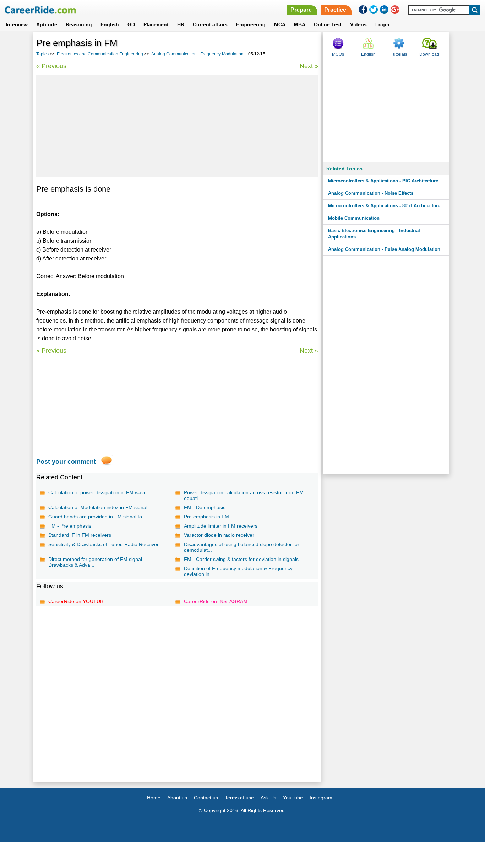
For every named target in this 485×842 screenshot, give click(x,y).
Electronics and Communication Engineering (100, 53)
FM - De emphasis (204, 507)
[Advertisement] (177, 126)
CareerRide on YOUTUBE (77, 601)
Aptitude (46, 24)
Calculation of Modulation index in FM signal (97, 507)
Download (429, 54)
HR (180, 24)
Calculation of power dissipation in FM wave (97, 492)
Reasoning (79, 24)
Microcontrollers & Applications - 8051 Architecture (384, 205)
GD (131, 24)
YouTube (293, 797)
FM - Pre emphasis (69, 526)
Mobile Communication (354, 218)
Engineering (251, 24)
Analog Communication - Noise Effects (370, 193)
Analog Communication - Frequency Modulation (197, 53)
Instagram (321, 797)
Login (382, 24)
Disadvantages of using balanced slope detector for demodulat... (241, 547)
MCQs (338, 54)
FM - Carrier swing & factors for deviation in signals (241, 559)
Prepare (301, 10)
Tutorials (399, 54)
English (109, 24)
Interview (17, 24)
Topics (42, 53)
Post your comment (66, 461)
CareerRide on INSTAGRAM (215, 601)
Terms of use (239, 797)
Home (153, 797)
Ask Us (268, 797)
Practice (335, 10)
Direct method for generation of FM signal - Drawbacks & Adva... (96, 562)
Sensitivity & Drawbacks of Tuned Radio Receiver (103, 544)
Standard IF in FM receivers (79, 535)
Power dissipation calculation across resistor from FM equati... (244, 495)
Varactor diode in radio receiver (219, 535)
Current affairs (210, 24)
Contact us (206, 797)
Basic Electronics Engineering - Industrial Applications (374, 234)
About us (177, 797)
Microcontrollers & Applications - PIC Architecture (383, 180)
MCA (279, 24)
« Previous (51, 66)
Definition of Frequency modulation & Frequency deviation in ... (238, 571)
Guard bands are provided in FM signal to (95, 516)
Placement (156, 24)
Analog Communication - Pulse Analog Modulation (384, 249)
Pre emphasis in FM (206, 516)
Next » (309, 66)
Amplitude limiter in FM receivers (220, 526)
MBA (299, 24)
